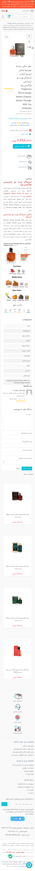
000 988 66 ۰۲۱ (13, 831)
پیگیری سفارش (29, 771)
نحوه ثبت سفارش (28, 768)
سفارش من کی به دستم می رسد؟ (23, 765)
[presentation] (32, 48)
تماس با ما (30, 790)
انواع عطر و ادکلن (28, 746)
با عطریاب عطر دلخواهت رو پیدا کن (22, 755)
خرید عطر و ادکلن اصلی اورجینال (24, 749)
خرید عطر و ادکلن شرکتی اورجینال (23, 752)
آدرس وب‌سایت (27, 450)
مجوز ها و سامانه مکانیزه (26, 784)
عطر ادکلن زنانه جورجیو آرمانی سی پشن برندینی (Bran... (17, 671)
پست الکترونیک (27, 442)
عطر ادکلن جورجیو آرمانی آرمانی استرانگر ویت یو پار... (17, 516)
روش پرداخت (30, 774)
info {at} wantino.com (12, 835)
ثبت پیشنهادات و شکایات (25, 787)
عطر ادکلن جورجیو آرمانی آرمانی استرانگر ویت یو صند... (17, 567)
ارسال (4, 804)
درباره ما (31, 793)
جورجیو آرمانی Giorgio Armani (18, 118)
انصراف (18, 468)
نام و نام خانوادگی (26, 433)
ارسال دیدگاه (27, 468)
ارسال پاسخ (13, 399)
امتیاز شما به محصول (25, 458)
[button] (8, 16)
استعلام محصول (21, 146)
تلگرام (16, 819)
